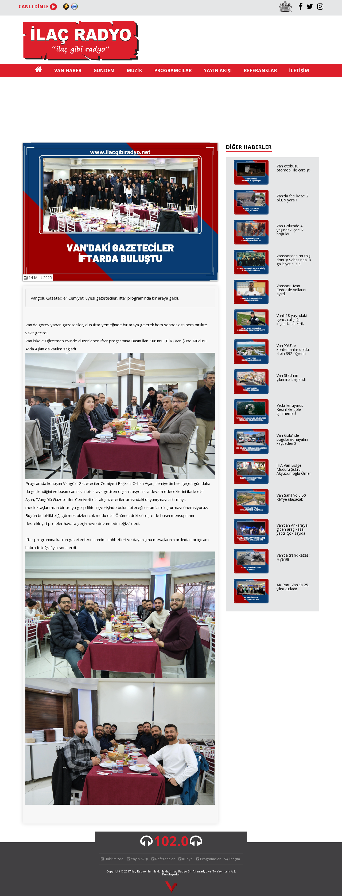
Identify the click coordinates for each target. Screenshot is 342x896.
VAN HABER (67, 70)
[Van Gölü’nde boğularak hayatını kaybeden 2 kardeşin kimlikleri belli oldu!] (251, 441)
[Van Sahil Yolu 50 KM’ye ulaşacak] (251, 501)
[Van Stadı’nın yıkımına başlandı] (251, 381)
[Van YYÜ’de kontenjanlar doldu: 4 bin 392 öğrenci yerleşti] (251, 351)
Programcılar (210, 858)
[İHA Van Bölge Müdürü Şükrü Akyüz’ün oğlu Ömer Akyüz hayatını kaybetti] (251, 471)
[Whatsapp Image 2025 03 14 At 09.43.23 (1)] (120, 741)
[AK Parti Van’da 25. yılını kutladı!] (251, 591)
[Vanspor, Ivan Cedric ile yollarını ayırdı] (251, 292)
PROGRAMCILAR (173, 70)
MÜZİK (134, 70)
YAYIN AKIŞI (218, 70)
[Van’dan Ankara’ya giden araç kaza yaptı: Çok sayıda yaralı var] (251, 531)
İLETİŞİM (299, 70)
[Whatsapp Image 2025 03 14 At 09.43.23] (120, 614)
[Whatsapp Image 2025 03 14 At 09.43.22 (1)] (120, 415)
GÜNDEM (104, 70)
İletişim (234, 858)
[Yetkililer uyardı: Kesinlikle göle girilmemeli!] (251, 411)
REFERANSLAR (260, 70)
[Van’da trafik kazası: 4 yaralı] (251, 561)
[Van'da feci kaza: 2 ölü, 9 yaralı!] (251, 202)
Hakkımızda (113, 858)
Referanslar (164, 858)
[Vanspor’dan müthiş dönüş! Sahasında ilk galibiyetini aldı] (251, 262)
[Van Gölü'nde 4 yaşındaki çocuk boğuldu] (251, 232)
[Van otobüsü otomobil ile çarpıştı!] (251, 172)
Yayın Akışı (139, 858)
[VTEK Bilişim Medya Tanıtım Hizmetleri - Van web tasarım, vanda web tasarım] (171, 887)
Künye (187, 858)
